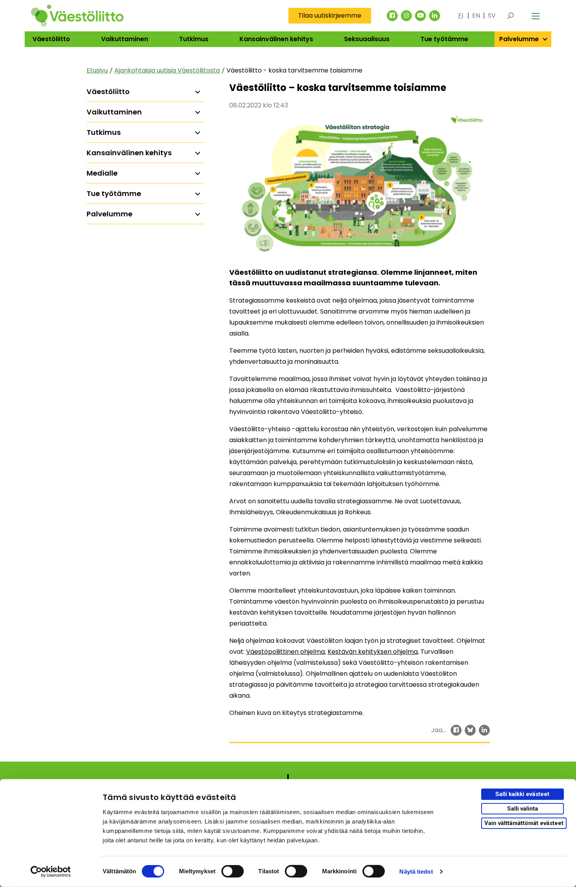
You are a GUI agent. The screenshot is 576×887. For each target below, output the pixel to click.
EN (476, 15)
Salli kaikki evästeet (522, 794)
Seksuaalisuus (366, 39)
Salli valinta (522, 808)
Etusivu (97, 70)
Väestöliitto (51, 39)
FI (460, 15)
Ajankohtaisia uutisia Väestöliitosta (167, 70)
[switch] (232, 871)
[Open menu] (535, 15)
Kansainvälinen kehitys (276, 39)
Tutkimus (193, 39)
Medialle (102, 173)
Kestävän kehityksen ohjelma (373, 651)
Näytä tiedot (416, 871)
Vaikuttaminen (124, 39)
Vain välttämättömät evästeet (523, 822)
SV (492, 15)
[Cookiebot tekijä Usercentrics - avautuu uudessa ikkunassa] (50, 872)
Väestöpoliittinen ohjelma (285, 651)
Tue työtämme (444, 39)
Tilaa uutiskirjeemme (329, 15)
